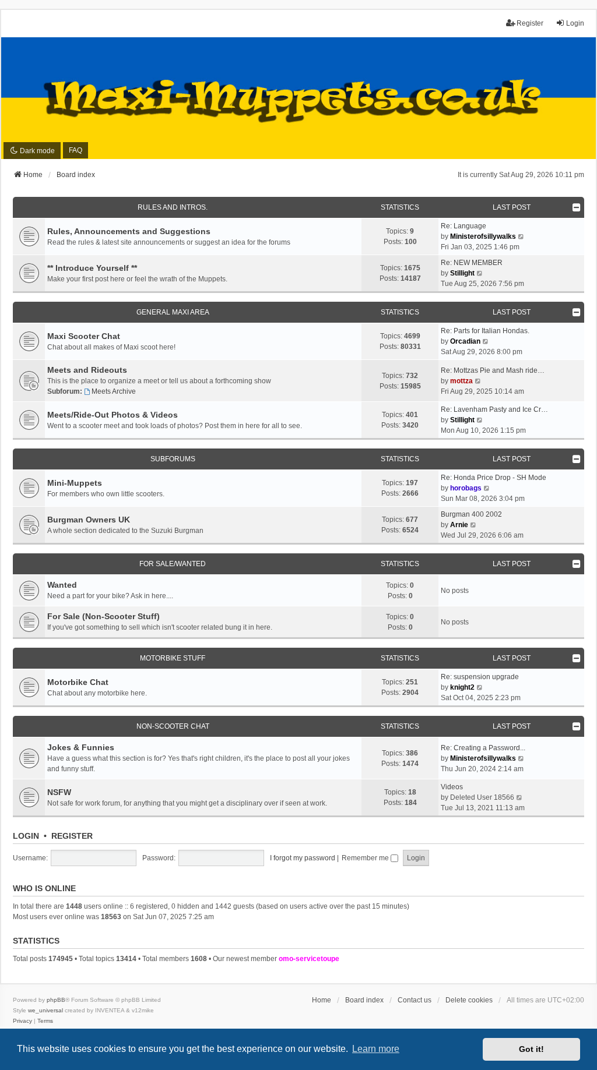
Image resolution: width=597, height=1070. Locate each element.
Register (72, 836)
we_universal (45, 1010)
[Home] (298, 98)
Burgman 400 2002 (471, 514)
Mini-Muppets (74, 483)
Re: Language (463, 226)
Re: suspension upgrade (480, 677)
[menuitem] (22, 1021)
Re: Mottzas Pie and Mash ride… (493, 370)
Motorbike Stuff (172, 658)
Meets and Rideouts (87, 370)
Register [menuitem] (530, 23)
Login (26, 836)
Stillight (462, 273)
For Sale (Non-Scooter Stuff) (103, 616)
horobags (466, 488)
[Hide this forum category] (577, 207)
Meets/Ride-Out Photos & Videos (112, 414)
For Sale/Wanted (172, 564)
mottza (461, 381)
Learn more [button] (375, 1049)
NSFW (59, 792)
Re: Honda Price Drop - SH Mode (493, 478)
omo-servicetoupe (309, 959)
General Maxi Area (172, 312)
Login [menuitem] (575, 23)
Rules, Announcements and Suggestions (128, 231)
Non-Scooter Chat (172, 726)
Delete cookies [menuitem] (469, 1000)
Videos (452, 787)
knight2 (462, 687)
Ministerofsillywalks (483, 236)
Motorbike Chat (77, 682)
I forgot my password (302, 858)
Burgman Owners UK (88, 519)
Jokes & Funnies (80, 747)
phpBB (56, 1000)
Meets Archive (114, 391)
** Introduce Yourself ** (92, 268)
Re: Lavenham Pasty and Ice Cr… (494, 409)
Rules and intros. (173, 207)
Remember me (366, 858)
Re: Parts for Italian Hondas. (485, 331)
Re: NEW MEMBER (472, 263)
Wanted (62, 584)
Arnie (459, 525)
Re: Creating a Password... (483, 748)
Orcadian (465, 341)
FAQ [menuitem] (75, 150)
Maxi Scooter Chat (83, 336)
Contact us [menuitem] (414, 1000)
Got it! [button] (531, 1049)
